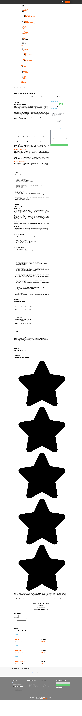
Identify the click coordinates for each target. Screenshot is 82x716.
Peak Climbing (25, 38)
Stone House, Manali (25, 39)
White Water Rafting (26, 33)
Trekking (24, 37)
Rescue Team (25, 10)
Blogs (23, 41)
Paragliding (25, 27)
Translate (62, 688)
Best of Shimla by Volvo (28, 15)
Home (23, 5)
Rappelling (25, 31)
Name (15, 618)
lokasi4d (1, 709)
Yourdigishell (45, 698)
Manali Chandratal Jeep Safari (30, 23)
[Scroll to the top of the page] (0, 700)
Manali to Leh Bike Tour (28, 20)
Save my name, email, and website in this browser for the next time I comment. (29, 623)
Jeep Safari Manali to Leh (29, 22)
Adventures (24, 25)
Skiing (24, 28)
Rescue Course (25, 9)
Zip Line (24, 70)
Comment (16, 617)
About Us (23, 6)
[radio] (37, 607)
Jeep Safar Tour (25, 21)
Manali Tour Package (28, 14)
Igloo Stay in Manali (26, 17)
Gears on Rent (24, 42)
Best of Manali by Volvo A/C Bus (30, 16)
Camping (24, 26)
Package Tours (25, 53)
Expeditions (24, 34)
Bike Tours (25, 59)
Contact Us (24, 43)
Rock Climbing (25, 32)
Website (15, 621)
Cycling (24, 76)
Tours (23, 11)
